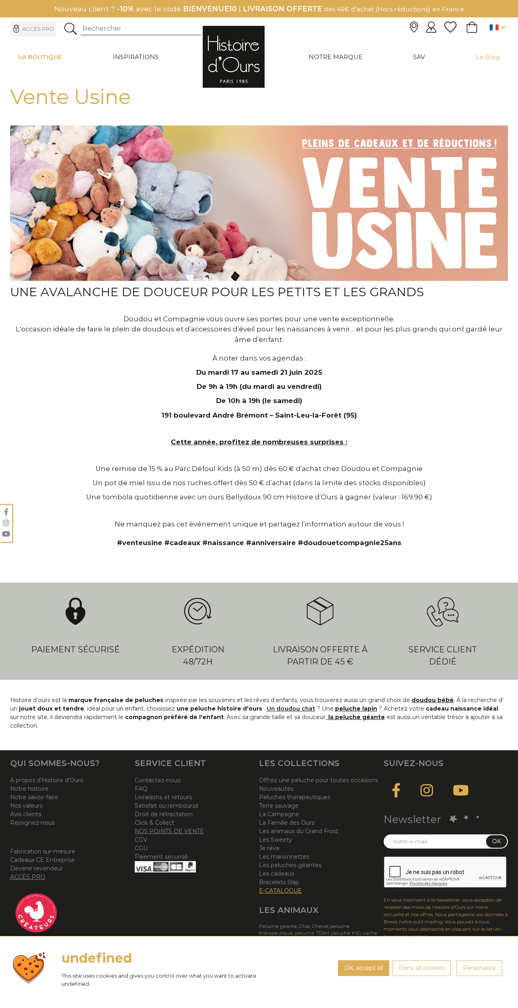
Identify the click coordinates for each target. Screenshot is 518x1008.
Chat (304, 926)
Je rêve (269, 848)
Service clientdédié (442, 655)
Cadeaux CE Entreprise (42, 860)
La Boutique (40, 57)
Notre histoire (29, 788)
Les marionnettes (284, 856)
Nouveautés (276, 788)
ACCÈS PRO (27, 877)
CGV (141, 839)
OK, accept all (363, 968)
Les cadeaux (276, 873)
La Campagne (279, 814)
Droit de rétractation (164, 814)
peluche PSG (346, 933)
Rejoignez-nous (32, 822)
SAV (419, 57)
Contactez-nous (157, 780)
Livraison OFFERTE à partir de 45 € (320, 655)
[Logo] (233, 56)
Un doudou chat (291, 708)
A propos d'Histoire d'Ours (46, 780)
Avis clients (25, 814)
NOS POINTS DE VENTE (169, 831)
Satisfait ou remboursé (167, 805)
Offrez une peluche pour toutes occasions (318, 780)
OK (496, 841)
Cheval (320, 926)
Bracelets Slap (279, 882)
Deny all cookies (421, 968)
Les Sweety (275, 839)
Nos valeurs (26, 805)
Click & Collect (154, 822)
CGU (141, 848)
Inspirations (136, 57)
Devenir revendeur (36, 868)
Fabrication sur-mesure (42, 851)
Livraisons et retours (163, 797)
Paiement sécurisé (75, 649)
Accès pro (38, 28)
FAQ (141, 788)
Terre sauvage (279, 805)
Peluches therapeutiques (294, 797)
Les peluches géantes (290, 865)
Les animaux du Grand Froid (298, 831)
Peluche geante (278, 926)
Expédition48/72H (198, 655)
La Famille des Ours (286, 822)
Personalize (479, 968)
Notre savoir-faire (34, 797)
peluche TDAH (312, 933)
